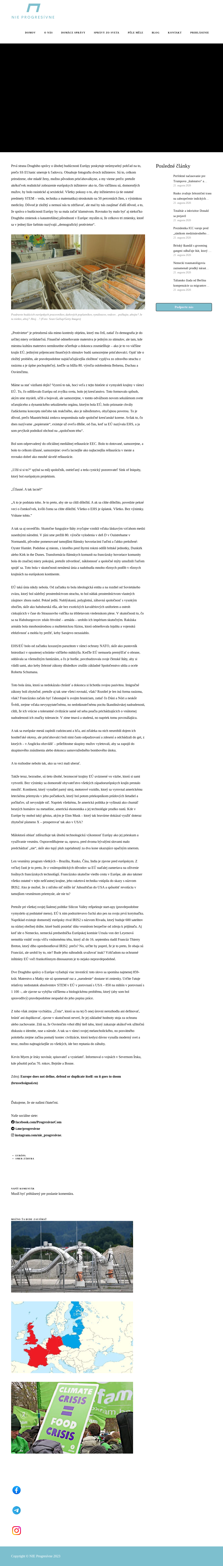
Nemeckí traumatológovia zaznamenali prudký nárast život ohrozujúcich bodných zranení (190, 266)
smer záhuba (24, 1158)
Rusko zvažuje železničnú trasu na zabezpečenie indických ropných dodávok (192, 196)
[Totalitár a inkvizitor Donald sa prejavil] (162, 215)
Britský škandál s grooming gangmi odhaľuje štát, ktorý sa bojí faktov (192, 249)
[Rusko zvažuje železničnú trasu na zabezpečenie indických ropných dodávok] (162, 197)
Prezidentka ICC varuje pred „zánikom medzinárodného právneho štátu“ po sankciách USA (191, 231)
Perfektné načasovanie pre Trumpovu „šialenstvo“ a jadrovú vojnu (189, 179)
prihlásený (32, 1193)
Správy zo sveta (23, 79)
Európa (20, 1155)
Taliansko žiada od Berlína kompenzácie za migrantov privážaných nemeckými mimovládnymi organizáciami (191, 283)
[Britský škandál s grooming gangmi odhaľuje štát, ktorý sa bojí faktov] (162, 250)
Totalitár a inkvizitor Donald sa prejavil (191, 213)
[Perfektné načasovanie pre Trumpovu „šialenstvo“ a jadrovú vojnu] (162, 180)
